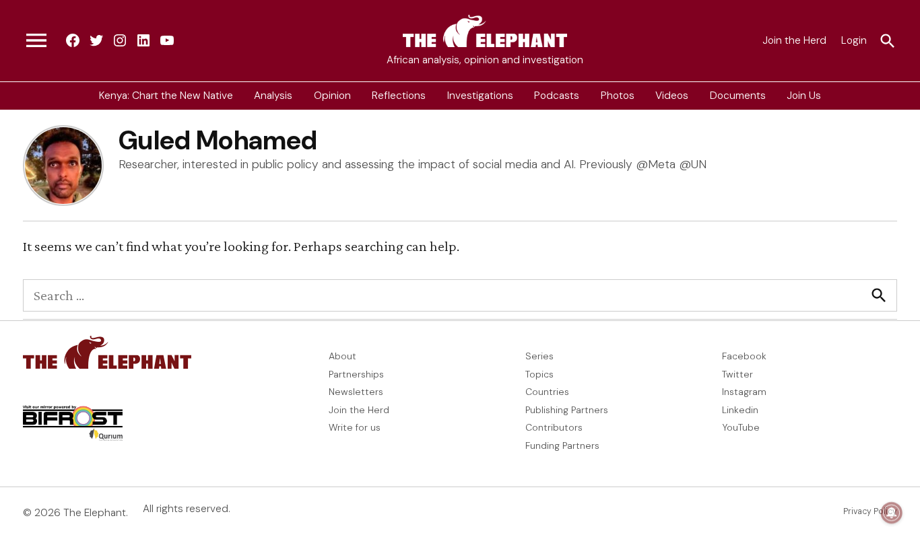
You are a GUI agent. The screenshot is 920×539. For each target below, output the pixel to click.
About (342, 356)
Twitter (737, 374)
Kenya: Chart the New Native (166, 95)
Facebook (744, 356)
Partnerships (356, 374)
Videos (671, 95)
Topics (539, 374)
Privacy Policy (870, 511)
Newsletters (356, 392)
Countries (547, 392)
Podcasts (556, 95)
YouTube (741, 427)
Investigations (480, 95)
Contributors (554, 427)
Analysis (273, 95)
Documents (738, 95)
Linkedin (740, 410)
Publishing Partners (566, 410)
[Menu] (36, 41)
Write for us (355, 427)
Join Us (804, 95)
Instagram (744, 392)
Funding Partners (562, 445)
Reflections (399, 95)
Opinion (332, 95)
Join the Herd (794, 40)
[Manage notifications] (891, 513)
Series (539, 356)
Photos (617, 95)
